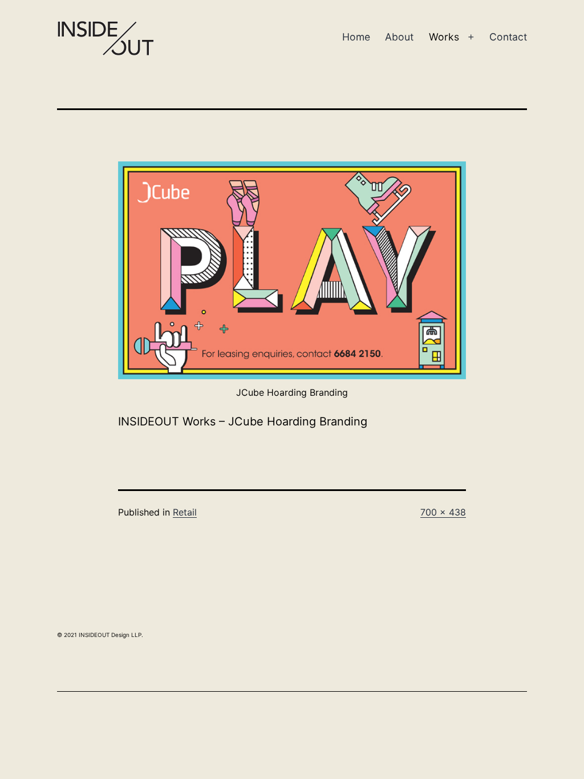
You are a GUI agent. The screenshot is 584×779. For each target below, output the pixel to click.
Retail (185, 512)
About (399, 37)
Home (356, 37)
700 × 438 (443, 512)
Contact (508, 37)
